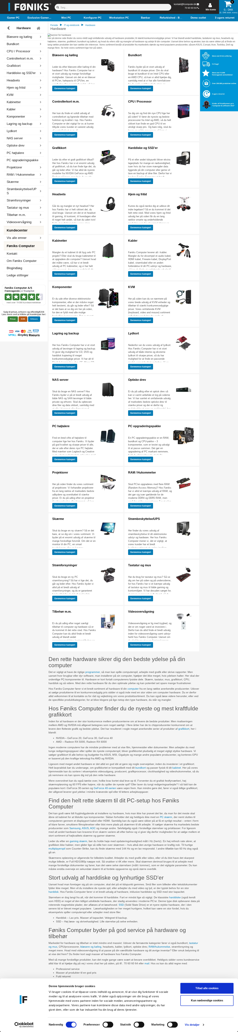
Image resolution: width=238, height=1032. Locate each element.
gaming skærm (78, 841)
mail (146, 963)
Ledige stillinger (17, 275)
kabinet (176, 767)
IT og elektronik (71, 25)
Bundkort (134, 55)
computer (133, 688)
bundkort (140, 767)
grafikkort (183, 728)
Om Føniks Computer (22, 261)
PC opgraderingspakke (22, 160)
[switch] (108, 1025)
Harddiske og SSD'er (143, 147)
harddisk (54, 891)
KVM (131, 287)
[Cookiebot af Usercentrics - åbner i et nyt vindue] (24, 1025)
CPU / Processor (140, 101)
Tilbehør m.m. (61, 611)
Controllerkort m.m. (65, 101)
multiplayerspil (57, 848)
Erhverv (34, 319)
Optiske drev (137, 379)
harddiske (175, 897)
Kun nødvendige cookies (207, 1000)
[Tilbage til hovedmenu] (39, 28)
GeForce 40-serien (105, 788)
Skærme (58, 518)
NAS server (60, 379)
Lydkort (133, 333)
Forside (54, 25)
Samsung (75, 828)
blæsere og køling (90, 946)
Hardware (24, 28)
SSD (121, 904)
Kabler (132, 240)
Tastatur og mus (139, 565)
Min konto (211, 9)
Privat (12, 319)
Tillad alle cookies (206, 988)
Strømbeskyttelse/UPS (144, 518)
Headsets (59, 194)
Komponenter (62, 287)
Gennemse (64, 88)
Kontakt (12, 253)
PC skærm (166, 817)
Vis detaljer (192, 1024)
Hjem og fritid (137, 194)
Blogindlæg (14, 268)
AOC (93, 828)
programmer (92, 672)
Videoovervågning (141, 611)
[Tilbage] (8, 28)
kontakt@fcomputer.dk (185, 4)
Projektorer (60, 472)
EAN (23, 319)
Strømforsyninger (64, 565)
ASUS (85, 828)
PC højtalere (61, 426)
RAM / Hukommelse (142, 472)
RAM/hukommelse (159, 946)
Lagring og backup (65, 333)
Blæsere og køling (65, 55)
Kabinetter (59, 240)
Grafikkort (59, 147)
